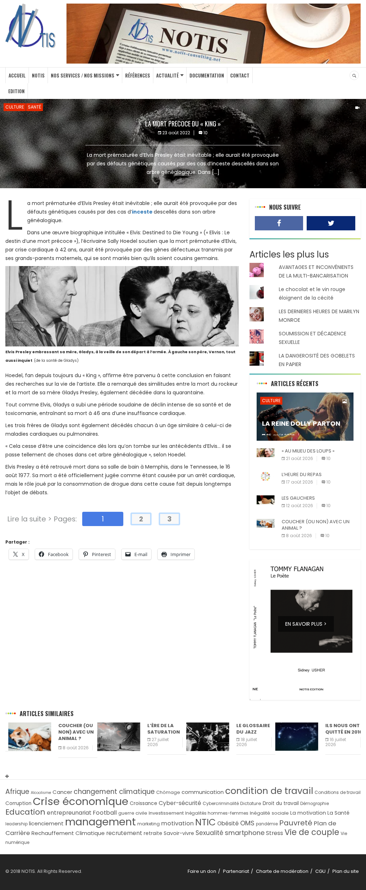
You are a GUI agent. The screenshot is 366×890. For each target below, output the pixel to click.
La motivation (308, 812)
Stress (274, 833)
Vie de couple (312, 832)
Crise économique (80, 801)
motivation (177, 823)
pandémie (267, 824)
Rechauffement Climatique (68, 833)
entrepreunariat (69, 812)
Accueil (17, 75)
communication (203, 792)
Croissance (143, 803)
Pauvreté (295, 823)
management (100, 822)
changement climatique (114, 791)
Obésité (228, 823)
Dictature (250, 803)
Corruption (18, 803)
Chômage (168, 792)
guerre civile (132, 813)
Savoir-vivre (179, 833)
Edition (16, 91)
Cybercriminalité (221, 803)
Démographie (314, 803)
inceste (142, 211)
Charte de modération (282, 871)
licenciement (46, 823)
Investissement (166, 813)
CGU (320, 871)
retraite (153, 833)
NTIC (205, 822)
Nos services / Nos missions (82, 75)
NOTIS (38, 75)
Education (25, 812)
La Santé (338, 812)
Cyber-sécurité (180, 803)
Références (137, 75)
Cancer (62, 792)
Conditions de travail (338, 792)
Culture (14, 107)
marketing (148, 824)
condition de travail (269, 791)
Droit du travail (281, 803)
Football (105, 813)
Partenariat (236, 871)
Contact (239, 75)
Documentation (206, 75)
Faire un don (202, 871)
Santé (34, 107)
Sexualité (209, 833)
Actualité (167, 75)
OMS (247, 823)
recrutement (124, 833)
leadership (16, 824)
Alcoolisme (41, 792)
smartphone (244, 832)
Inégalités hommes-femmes (216, 813)
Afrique (17, 791)
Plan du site (345, 871)
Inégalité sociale (269, 813)
